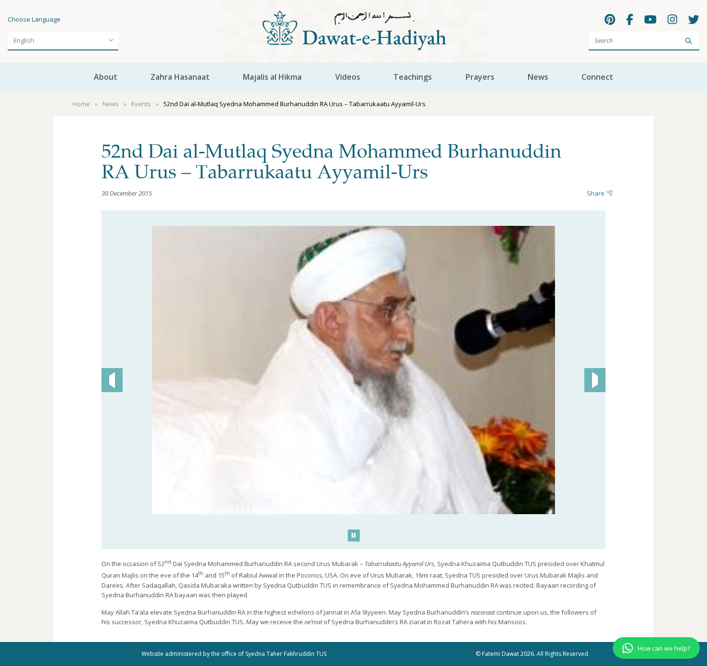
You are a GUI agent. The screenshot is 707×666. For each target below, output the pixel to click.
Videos (347, 77)
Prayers (480, 77)
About (105, 77)
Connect (597, 77)
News (538, 77)
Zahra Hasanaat (180, 77)
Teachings (412, 77)
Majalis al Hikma (272, 77)
